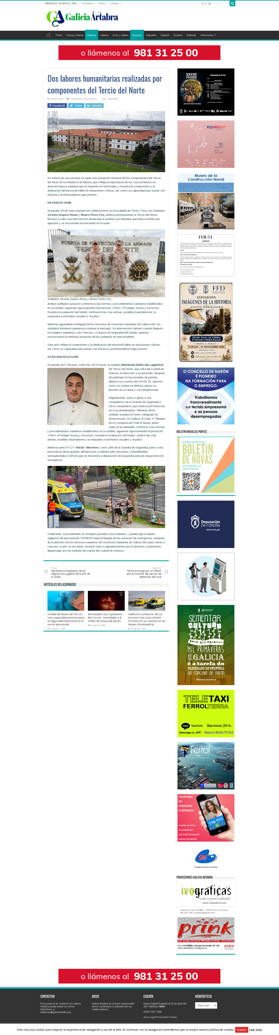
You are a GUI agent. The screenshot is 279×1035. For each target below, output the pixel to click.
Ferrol (59, 35)
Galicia (104, 35)
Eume (102, 3)
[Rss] (202, 3)
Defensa (91, 35)
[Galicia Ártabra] (82, 17)
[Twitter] (209, 3)
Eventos (178, 35)
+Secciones (206, 35)
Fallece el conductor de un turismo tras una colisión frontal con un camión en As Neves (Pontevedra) (146, 619)
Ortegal (114, 3)
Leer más (255, 1029)
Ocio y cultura (120, 35)
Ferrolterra (87, 3)
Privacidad (162, 1017)
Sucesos (137, 35)
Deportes (151, 35)
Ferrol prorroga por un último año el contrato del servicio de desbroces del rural (144, 572)
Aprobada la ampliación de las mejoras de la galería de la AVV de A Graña (70, 572)
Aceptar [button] (241, 1029)
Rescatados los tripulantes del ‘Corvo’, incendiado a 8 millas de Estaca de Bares (105, 618)
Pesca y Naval (74, 35)
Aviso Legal (149, 1017)
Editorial (191, 35)
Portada (49, 35)
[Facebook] (206, 3)
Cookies (172, 1017)
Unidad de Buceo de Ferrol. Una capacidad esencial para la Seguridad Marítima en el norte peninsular (65, 619)
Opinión (165, 35)
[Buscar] (232, 3)
